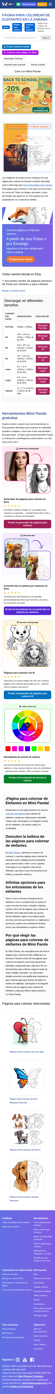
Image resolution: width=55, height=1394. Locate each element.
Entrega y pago (40, 1315)
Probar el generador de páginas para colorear (27, 524)
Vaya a (46, 38)
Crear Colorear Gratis (18, 46)
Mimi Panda (14, 852)
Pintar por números (10, 1226)
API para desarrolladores (13, 1337)
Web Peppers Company (31, 1376)
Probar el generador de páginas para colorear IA (27, 694)
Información (40, 1270)
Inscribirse (38, 1349)
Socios (37, 1300)
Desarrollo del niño (42, 1278)
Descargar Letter (43, 369)
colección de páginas (15, 813)
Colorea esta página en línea (22, 52)
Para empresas (10, 1325)
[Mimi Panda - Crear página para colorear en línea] (4, 4)
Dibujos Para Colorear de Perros (25, 1150)
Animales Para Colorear (30, 27)
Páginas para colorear (17, 27)
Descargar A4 (43, 347)
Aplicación (39, 1325)
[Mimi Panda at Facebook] (32, 1359)
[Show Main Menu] (50, 4)
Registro (42, 4)
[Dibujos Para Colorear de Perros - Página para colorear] (27, 1128)
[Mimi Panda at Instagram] (18, 1359)
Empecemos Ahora (20, 259)
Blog (36, 1274)
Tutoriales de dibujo (42, 1291)
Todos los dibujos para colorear (16, 1222)
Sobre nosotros (40, 1295)
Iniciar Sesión (28, 4)
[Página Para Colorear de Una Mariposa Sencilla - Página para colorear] (27, 1077)
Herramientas (41, 1218)
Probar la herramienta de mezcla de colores (27, 779)
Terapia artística (41, 1287)
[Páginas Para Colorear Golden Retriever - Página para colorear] (27, 1175)
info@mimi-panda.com (34, 1383)
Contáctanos (39, 1304)
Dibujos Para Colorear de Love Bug (27, 1052)
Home (6, 27)
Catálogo (7, 1218)
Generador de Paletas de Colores (17, 1290)
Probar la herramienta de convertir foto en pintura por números (27, 610)
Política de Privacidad (21, 1386)
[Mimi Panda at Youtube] (25, 1359)
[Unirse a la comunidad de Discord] (18, 4)
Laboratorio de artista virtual (17, 1270)
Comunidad (39, 1283)
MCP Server (7, 1333)
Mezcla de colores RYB (12, 1278)
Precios (37, 1340)
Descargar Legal (43, 380)
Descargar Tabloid (43, 391)
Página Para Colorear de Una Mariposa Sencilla (23, 1101)
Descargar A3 (43, 358)
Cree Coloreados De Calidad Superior (29, 126)
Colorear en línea (10, 1274)
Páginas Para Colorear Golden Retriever (24, 1199)
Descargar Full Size (43, 326)
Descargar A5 (43, 337)
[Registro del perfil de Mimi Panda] (27, 94)
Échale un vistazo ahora (13, 291)
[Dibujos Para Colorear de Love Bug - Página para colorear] (27, 1030)
